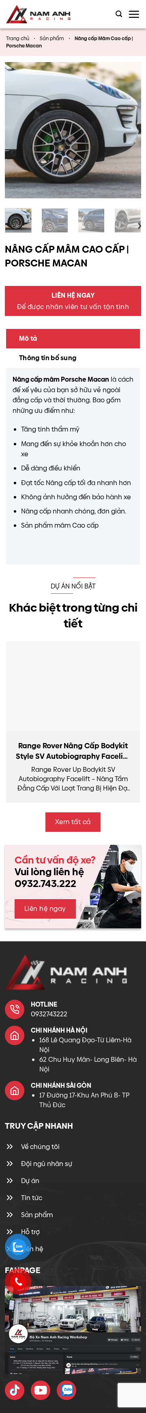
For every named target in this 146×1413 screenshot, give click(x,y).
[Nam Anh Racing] (45, 14)
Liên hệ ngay (45, 908)
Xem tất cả (73, 822)
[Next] (128, 130)
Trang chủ (17, 38)
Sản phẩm (52, 38)
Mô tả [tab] (28, 338)
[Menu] (134, 14)
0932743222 (49, 1014)
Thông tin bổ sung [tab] (47, 358)
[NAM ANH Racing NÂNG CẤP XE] (14, 1390)
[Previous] (18, 130)
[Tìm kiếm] (119, 14)
